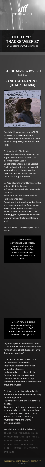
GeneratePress (22, 463)
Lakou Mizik (29, 440)
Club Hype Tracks (15, 433)
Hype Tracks (31, 433)
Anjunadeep (13, 436)
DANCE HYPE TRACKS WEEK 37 (23, 444)
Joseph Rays (16, 440)
